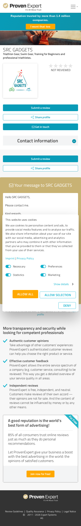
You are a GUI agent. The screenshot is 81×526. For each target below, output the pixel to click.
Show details (61, 284)
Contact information (37, 140)
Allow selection (58, 295)
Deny (67, 305)
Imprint (10, 258)
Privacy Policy (25, 258)
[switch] (43, 266)
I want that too (40, 26)
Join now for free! (40, 474)
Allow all (25, 294)
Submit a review (40, 108)
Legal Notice (70, 511)
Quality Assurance (35, 511)
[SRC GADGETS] (20, 81)
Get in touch (42, 127)
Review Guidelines (14, 511)
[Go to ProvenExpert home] (22, 7)
